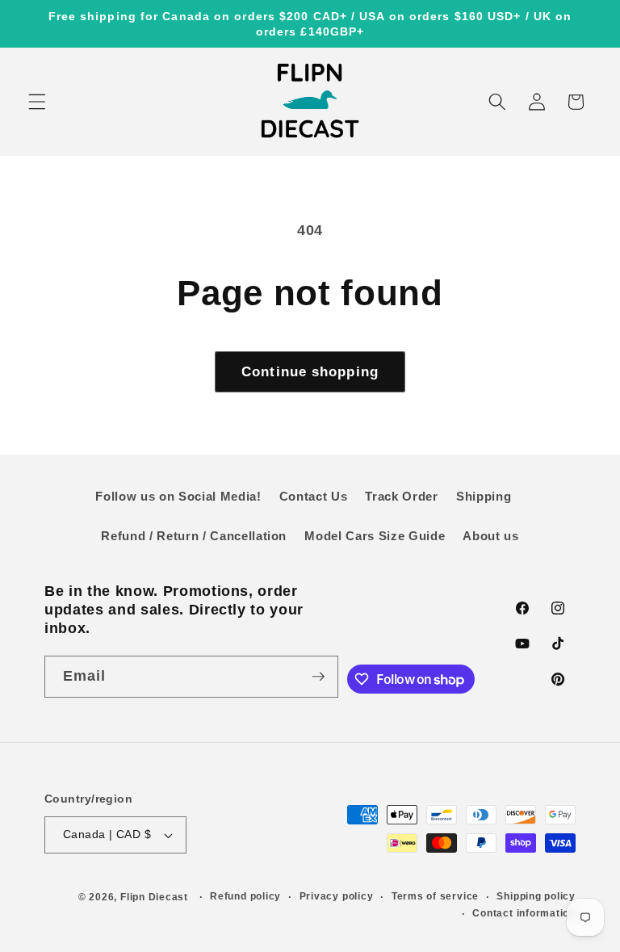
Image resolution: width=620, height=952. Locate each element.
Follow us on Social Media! (178, 496)
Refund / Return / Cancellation (194, 536)
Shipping (483, 496)
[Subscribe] (318, 677)
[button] (37, 101)
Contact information (524, 913)
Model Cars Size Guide (374, 536)
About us (490, 536)
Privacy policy (337, 896)
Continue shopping (310, 371)
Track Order (401, 496)
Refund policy (245, 896)
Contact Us (313, 496)
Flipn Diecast (154, 897)
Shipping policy (536, 896)
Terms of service (435, 896)
